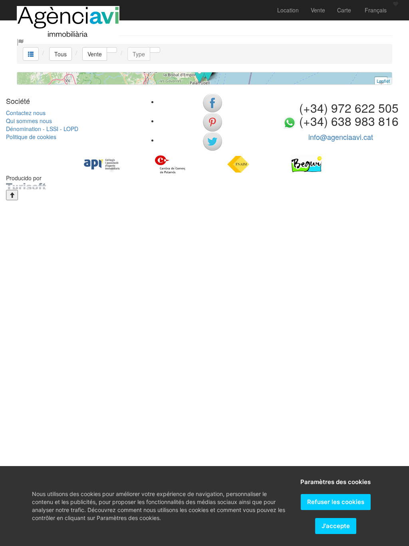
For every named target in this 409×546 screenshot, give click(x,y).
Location (288, 10)
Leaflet (383, 81)
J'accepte (336, 526)
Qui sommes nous (29, 121)
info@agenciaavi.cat (340, 137)
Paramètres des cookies (335, 482)
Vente (318, 10)
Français (375, 10)
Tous (60, 54)
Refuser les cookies (335, 502)
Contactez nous (26, 113)
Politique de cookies (31, 137)
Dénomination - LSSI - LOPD (42, 129)
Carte (344, 10)
